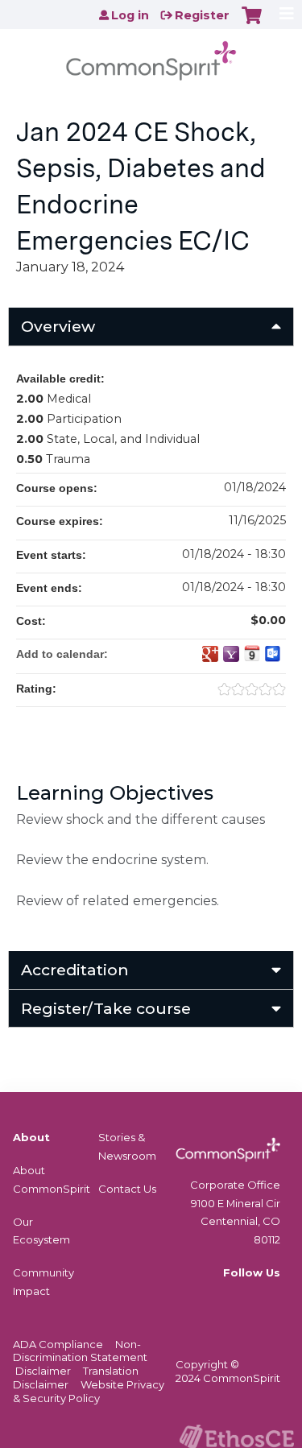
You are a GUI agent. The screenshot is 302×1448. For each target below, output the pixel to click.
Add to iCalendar (252, 653)
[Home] (151, 55)
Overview (58, 326)
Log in (130, 15)
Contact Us (127, 1188)
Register (202, 15)
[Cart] (252, 23)
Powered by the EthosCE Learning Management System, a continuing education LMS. (237, 1436)
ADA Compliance (58, 1344)
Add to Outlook (273, 654)
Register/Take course (106, 1008)
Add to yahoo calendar (231, 654)
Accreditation (75, 969)
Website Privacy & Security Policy (88, 1391)
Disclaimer (43, 1370)
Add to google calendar (210, 654)
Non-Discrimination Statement (80, 1351)
